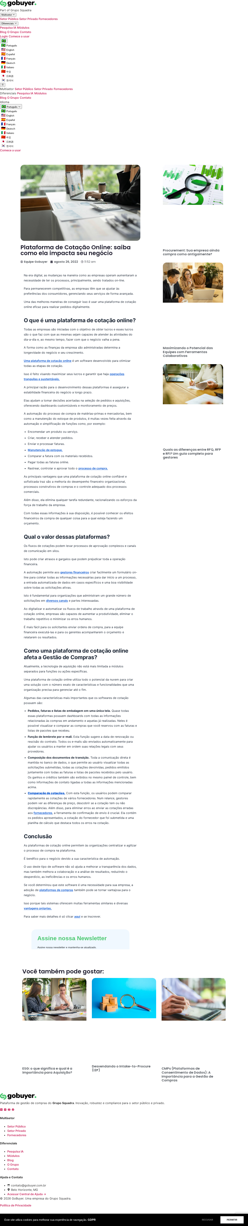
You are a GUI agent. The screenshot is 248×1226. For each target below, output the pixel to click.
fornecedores (43, 813)
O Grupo (13, 32)
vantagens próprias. (38, 908)
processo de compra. (93, 468)
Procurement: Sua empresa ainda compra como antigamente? (191, 252)
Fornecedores (48, 19)
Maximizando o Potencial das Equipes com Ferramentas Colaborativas (188, 352)
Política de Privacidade (15, 1205)
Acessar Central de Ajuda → (26, 1194)
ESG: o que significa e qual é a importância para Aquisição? (47, 1070)
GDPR (92, 1219)
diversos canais (57, 600)
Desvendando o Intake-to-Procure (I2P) (121, 1068)
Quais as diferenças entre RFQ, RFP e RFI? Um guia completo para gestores (192, 453)
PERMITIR (232, 1220)
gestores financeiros (74, 572)
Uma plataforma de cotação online (47, 361)
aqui (77, 916)
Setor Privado (29, 19)
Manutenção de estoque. (45, 450)
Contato (25, 32)
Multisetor (7, 14)
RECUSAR (207, 1220)
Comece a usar (19, 36)
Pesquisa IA (8, 27)
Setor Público (9, 19)
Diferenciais (8, 23)
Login (4, 36)
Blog (3, 32)
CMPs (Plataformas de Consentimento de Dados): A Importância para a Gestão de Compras (187, 1074)
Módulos (23, 27)
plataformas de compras (56, 890)
